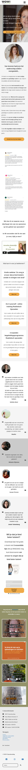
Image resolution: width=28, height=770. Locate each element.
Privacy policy (6, 740)
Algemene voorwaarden (8, 735)
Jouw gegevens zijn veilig (14, 593)
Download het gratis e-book (14, 590)
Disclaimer (5, 738)
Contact (4, 734)
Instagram (15, 609)
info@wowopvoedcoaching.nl (11, 722)
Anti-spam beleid (7, 737)
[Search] (21, 765)
